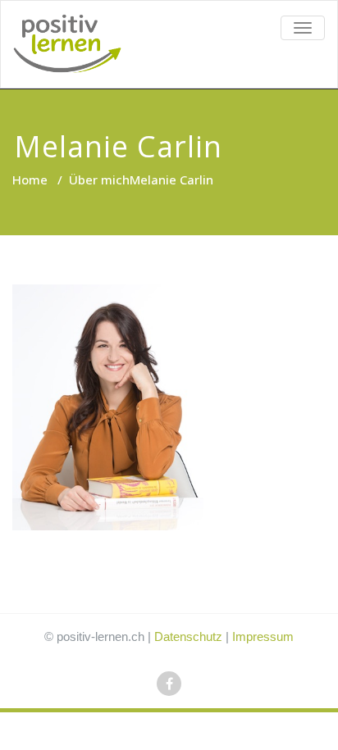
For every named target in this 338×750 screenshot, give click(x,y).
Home (30, 179)
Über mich (99, 179)
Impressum (263, 636)
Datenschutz (188, 636)
